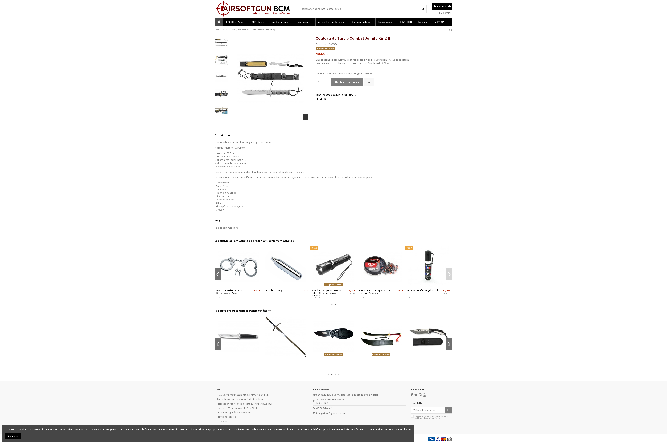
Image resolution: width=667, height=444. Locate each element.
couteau (327, 94)
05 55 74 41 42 (324, 408)
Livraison (222, 421)
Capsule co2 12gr (273, 290)
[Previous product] (450, 30)
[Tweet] (321, 99)
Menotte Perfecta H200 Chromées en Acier (229, 291)
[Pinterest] (325, 99)
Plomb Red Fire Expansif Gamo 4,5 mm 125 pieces (376, 291)
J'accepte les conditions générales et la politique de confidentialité (433, 417)
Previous (218, 274)
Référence (321, 44)
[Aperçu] (238, 286)
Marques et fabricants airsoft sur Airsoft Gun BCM (245, 403)
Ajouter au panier (349, 82)
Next (449, 274)
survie (336, 94)
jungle (352, 94)
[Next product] (451, 30)
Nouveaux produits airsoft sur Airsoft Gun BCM (243, 394)
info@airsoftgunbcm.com (330, 413)
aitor (344, 94)
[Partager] (317, 99)
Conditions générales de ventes (234, 412)
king (318, 94)
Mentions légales (226, 416)
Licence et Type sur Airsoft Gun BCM (237, 408)
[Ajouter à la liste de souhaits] (369, 82)
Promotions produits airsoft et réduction (240, 399)
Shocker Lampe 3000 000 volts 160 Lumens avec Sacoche (326, 293)
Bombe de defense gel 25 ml (422, 290)
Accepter (13, 436)
